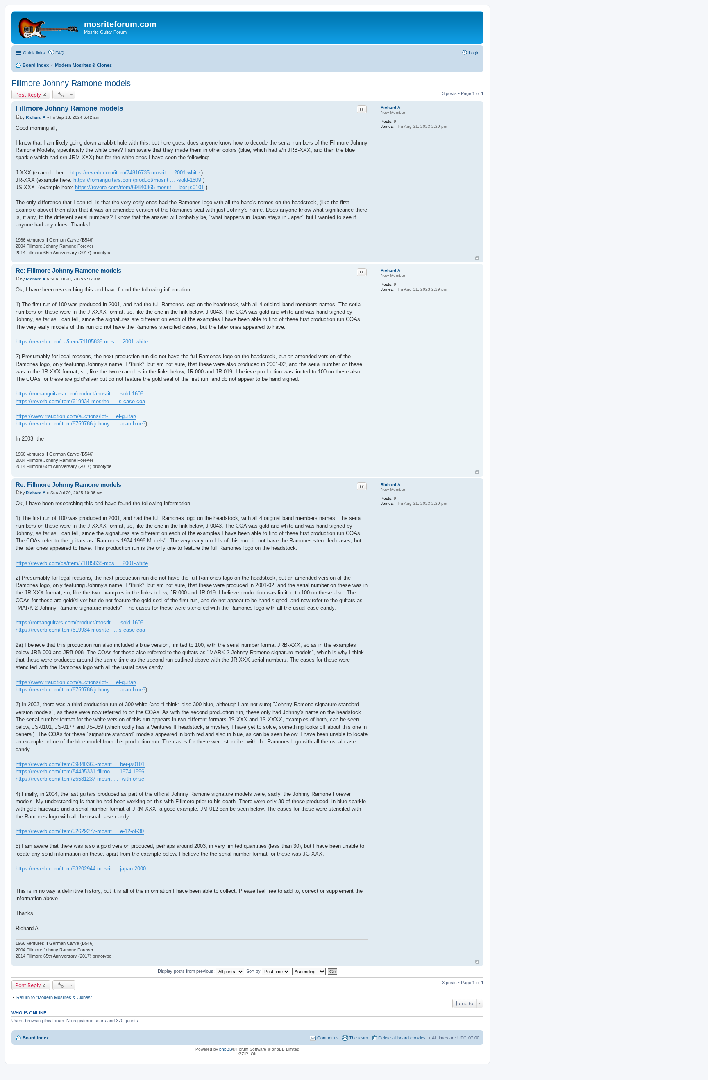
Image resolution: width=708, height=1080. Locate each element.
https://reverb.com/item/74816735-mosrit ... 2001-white (135, 172)
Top (477, 258)
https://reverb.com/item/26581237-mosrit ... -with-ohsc (80, 779)
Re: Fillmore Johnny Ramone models (68, 270)
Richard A (390, 107)
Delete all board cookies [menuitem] (402, 1037)
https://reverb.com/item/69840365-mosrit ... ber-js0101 (139, 187)
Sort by (254, 971)
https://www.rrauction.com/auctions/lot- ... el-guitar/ (76, 416)
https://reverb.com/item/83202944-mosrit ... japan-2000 (81, 868)
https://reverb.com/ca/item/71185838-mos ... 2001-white (82, 342)
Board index (36, 1037)
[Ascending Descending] (309, 971)
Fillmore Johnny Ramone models (71, 83)
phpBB (225, 1049)
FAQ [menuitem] (59, 52)
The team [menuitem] (358, 1037)
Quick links (34, 52)
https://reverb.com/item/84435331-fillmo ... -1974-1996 (80, 771)
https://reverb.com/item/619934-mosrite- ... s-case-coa (80, 401)
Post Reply (28, 94)
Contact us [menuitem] (328, 1037)
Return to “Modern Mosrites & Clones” (54, 997)
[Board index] (49, 27)
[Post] (18, 117)
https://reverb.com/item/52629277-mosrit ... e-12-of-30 (80, 831)
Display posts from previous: (187, 971)
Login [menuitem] (474, 52)
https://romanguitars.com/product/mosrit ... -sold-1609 (137, 180)
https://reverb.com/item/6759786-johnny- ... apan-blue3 (80, 423)
